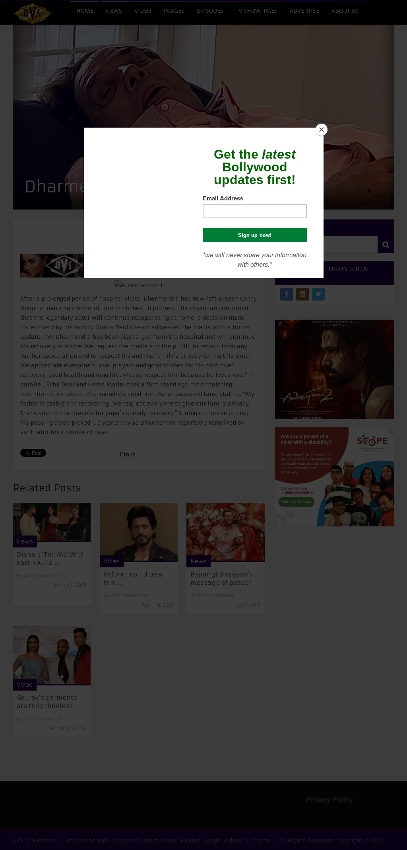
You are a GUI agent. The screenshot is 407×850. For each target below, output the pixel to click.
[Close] (322, 130)
